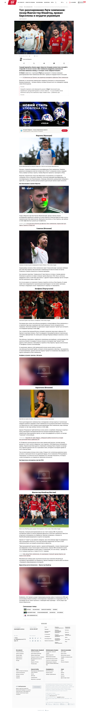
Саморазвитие (34, 677)
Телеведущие (47, 636)
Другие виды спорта (65, 677)
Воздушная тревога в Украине (37, 657)
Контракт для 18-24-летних (51, 658)
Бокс (62, 670)
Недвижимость (49, 669)
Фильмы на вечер (20, 674)
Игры (52, 2)
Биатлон (62, 676)
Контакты (67, 630)
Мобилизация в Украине (52, 650)
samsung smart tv (71, 704)
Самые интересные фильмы (22, 670)
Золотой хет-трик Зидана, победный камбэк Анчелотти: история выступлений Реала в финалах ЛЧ (41, 438)
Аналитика (47, 2)
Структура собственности (68, 635)
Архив (66, 637)
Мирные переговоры (35, 655)
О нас (46, 627)
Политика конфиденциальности (59, 627)
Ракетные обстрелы (35, 651)
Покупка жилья (49, 672)
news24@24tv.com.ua (19, 629)
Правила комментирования (58, 643)
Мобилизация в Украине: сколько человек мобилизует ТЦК (52, 663)
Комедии (18, 676)
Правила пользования (49, 640)
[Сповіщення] (67, 2)
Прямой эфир (19, 655)
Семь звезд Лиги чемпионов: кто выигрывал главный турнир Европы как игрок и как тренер (42, 554)
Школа (32, 674)
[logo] (12, 2)
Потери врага (34, 663)
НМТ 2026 (33, 675)
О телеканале (47, 634)
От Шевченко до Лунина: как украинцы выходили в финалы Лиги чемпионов (45, 77)
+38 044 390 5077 (34, 629)
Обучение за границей (36, 679)
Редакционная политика (47, 632)
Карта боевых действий (36, 653)
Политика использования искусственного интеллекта (58, 631)
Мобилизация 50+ (49, 655)
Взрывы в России (34, 662)
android (49, 704)
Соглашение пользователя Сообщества (57, 639)
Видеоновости (19, 657)
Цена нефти (63, 651)
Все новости (21, 2)
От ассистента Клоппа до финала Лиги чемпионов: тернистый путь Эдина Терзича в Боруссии (42, 224)
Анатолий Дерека (27, 59)
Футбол (62, 672)
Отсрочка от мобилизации (51, 660)
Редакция (46, 629)
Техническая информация (67, 627)
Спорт (62, 669)
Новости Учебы (35, 669)
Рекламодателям (48, 638)
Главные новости (20, 651)
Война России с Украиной (37, 650)
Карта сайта (67, 639)
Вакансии (67, 632)
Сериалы (18, 677)
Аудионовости (19, 658)
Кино (17, 669)
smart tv (63, 704)
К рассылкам (37, 687)
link (30, 638)
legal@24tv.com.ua (60, 697)
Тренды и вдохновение (51, 674)
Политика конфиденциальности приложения (59, 635)
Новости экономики (66, 650)
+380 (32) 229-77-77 (53, 695)
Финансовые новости (65, 655)
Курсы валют (63, 653)
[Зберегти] (64, 63)
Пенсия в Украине (65, 662)
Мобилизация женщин (51, 656)
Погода (17, 660)
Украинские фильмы (20, 672)
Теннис (62, 674)
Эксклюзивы (39, 2)
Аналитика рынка (49, 670)
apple (56, 704)
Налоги (62, 660)
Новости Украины (30, 2)
